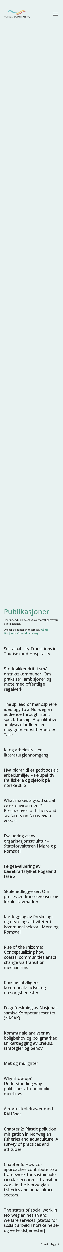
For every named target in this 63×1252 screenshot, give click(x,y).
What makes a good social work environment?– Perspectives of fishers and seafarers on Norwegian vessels (30, 810)
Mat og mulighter (21, 1063)
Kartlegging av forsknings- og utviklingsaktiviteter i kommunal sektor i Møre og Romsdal (31, 924)
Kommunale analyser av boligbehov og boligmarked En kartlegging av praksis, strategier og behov (30, 1040)
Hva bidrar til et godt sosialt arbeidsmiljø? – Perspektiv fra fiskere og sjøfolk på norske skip (31, 777)
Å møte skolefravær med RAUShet (28, 1111)
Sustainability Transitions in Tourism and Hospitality (30, 651)
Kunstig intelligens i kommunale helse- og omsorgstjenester (25, 988)
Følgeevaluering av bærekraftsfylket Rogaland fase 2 (30, 871)
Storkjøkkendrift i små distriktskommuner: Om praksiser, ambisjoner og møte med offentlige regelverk (28, 679)
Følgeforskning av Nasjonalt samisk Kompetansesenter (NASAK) (31, 1013)
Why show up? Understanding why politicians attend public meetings (27, 1085)
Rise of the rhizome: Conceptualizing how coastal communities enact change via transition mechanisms (30, 957)
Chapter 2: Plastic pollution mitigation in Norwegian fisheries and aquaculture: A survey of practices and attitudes (31, 1139)
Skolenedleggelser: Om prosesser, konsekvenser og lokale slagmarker (31, 896)
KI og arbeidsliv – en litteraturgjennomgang (26, 752)
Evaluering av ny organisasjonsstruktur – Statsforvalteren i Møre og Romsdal (30, 843)
